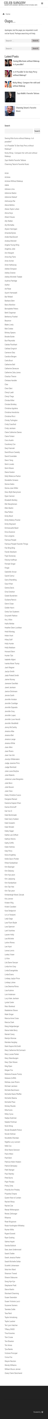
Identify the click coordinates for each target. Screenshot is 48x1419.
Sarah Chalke (10, 1253)
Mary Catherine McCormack (15, 1050)
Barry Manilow (10, 304)
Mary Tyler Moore (11, 1062)
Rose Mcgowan (10, 1221)
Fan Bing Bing (10, 547)
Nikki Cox (8, 1145)
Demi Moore (9, 468)
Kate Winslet (9, 827)
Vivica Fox (8, 1357)
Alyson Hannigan (11, 229)
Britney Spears (10, 332)
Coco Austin (9, 440)
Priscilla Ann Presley (12, 1189)
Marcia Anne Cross (12, 1018)
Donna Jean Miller (11, 488)
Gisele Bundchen (11, 595)
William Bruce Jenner (13, 1369)
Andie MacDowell (11, 236)
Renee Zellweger (11, 1213)
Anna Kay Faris (10, 256)
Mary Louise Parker (12, 1054)
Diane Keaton (10, 472)
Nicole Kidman (10, 1133)
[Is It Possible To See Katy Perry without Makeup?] (8, 74)
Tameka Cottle (10, 1309)
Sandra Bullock (10, 1245)
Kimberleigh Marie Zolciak (14, 894)
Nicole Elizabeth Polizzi (13, 1130)
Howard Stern (10, 651)
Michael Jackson (11, 1086)
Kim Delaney (9, 870)
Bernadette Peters (11, 308)
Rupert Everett (10, 1233)
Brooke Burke (10, 336)
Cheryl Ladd (9, 392)
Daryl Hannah (10, 448)
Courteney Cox (10, 444)
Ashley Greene (10, 272)
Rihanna (8, 1217)
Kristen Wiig (9, 902)
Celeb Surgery (15, 3)
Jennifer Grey (10, 711)
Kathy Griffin (9, 842)
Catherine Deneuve (12, 368)
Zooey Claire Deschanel (13, 1373)
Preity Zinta (9, 1185)
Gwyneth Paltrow (11, 615)
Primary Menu (42, 3)
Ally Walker (9, 221)
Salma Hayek (10, 1241)
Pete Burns (9, 1177)
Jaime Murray (10, 679)
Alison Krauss (10, 217)
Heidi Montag (10, 631)
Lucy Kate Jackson (12, 998)
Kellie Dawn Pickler (12, 858)
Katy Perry (8, 850)
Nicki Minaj (9, 1126)
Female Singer (10, 563)
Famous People (10, 539)
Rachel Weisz (10, 1201)
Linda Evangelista (11, 970)
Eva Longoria (9, 535)
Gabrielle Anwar (11, 571)
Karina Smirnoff (10, 807)
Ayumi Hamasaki (11, 292)
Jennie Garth (9, 695)
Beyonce (8, 320)
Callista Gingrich (11, 348)
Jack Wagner (9, 667)
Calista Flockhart (11, 344)
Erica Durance (10, 531)
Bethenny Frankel (11, 316)
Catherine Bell (10, 364)
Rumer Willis (9, 1229)
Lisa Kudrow (9, 990)
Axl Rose (8, 288)
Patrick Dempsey (11, 1165)
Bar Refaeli (9, 296)
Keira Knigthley (10, 854)
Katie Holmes (10, 846)
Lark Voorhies (10, 930)
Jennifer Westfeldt (11, 723)
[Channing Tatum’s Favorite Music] (10, 111)
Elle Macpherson (11, 504)
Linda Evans (9, 974)
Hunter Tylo (9, 655)
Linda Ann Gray (10, 966)
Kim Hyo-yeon (10, 874)
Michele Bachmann (12, 1090)
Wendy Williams (10, 1365)
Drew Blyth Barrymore (13, 492)
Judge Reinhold (10, 767)
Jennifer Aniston (11, 699)
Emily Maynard (10, 524)
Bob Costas (9, 328)
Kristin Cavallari (10, 906)
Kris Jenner (9, 898)
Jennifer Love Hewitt (12, 719)
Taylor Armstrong (11, 1317)
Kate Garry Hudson (12, 819)
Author (7, 284)
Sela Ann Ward (10, 1269)
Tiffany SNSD (10, 1329)
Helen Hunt (9, 635)
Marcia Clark (9, 1022)
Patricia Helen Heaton (13, 1161)
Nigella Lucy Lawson (12, 1141)
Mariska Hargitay (11, 1042)
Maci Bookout (10, 1006)
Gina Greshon (10, 591)
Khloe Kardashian (11, 862)
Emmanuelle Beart (11, 528)
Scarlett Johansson (12, 1265)
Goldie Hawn (9, 607)
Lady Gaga (9, 918)
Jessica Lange (10, 739)
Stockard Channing (12, 1293)
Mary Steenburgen (11, 1058)
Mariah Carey (10, 1034)
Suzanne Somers (11, 1305)
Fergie (7, 567)
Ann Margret (9, 252)
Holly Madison (10, 647)
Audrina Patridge (11, 280)
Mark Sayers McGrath (13, 1046)
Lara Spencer (10, 926)
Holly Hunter (9, 643)
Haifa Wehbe (9, 623)
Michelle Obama (11, 1098)
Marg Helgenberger (12, 1026)
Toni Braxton (9, 1341)
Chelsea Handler (11, 380)
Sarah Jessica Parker (12, 1257)
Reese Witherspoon (12, 1209)
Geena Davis (9, 587)
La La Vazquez (10, 914)
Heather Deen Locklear (13, 627)
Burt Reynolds (10, 340)
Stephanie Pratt (10, 1285)
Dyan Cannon (10, 496)
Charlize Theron (10, 376)
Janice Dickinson (11, 691)
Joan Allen (9, 747)
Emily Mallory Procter (12, 520)
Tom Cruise (9, 1337)
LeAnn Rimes (10, 942)
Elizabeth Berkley (11, 500)
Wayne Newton (10, 1361)
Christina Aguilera (11, 408)
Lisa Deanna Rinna (12, 986)
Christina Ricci (10, 416)
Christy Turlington (11, 420)
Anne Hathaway (11, 264)
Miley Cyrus (9, 1114)
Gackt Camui (9, 575)
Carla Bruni (9, 360)
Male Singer (9, 1014)
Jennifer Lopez (10, 715)
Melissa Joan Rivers (12, 1082)
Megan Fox (9, 1070)
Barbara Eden (10, 300)
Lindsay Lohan (10, 982)
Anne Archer (9, 260)
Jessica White (10, 743)
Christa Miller (9, 400)
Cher (6, 384)
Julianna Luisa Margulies (14, 779)
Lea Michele (9, 938)
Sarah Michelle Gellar (13, 1261)
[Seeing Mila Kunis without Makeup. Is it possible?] (8, 63)
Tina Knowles (10, 1333)
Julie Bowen (9, 787)
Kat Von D (8, 811)
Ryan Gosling (9, 1237)
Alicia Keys (9, 213)
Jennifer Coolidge (11, 703)
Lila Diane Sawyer (11, 962)
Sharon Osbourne (11, 1277)
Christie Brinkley (11, 404)
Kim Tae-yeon (10, 890)
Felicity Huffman (11, 559)
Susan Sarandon (11, 1297)
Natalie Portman (11, 1122)
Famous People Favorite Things (16, 543)
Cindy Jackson (10, 428)
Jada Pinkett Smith (12, 675)
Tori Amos (8, 1345)
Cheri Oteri (8, 388)
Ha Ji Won (8, 619)
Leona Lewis (9, 950)
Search (7, 125)
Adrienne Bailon (10, 193)
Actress (7, 177)
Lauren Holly (9, 934)
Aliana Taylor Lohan (12, 209)
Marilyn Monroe (10, 1038)
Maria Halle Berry (11, 1030)
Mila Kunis (8, 1110)
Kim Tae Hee (9, 886)
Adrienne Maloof (11, 197)
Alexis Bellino (10, 205)
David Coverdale (11, 456)
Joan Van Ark (10, 755)
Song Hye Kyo (10, 1281)
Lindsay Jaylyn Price (12, 978)
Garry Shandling (11, 579)
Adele (7, 185)
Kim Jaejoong (10, 878)
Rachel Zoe (9, 1205)
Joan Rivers (9, 751)
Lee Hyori (8, 946)
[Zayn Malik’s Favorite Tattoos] (10, 97)
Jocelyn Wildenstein (12, 759)
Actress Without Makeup (14, 181)
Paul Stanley (9, 1173)
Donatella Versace (11, 480)
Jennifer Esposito (11, 707)
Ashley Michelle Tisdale (13, 276)
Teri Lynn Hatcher (11, 1325)
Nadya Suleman (11, 1118)
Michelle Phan (10, 1102)
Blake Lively (9, 324)
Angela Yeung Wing (12, 244)
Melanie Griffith (10, 1078)
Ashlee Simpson (11, 268)
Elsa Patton (9, 512)
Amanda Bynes (10, 232)
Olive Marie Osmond (12, 1149)
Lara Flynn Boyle (11, 922)
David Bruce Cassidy (12, 452)
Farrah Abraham (11, 551)
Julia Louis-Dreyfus (12, 771)
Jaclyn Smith (9, 671)
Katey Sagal (9, 830)
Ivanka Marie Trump (12, 663)
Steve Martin (9, 1289)
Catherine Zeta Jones (13, 372)
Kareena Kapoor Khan (13, 803)
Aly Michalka (9, 225)
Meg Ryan (8, 1066)
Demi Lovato (9, 464)
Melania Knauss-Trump (13, 1074)
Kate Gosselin (10, 823)
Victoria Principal (11, 1353)
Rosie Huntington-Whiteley (14, 1225)
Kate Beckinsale (11, 815)
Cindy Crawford (10, 424)
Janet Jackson (10, 687)
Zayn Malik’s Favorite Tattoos (28, 93)
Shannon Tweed (11, 1273)
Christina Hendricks (12, 412)
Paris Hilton (9, 1153)
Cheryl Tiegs (9, 396)
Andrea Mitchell (10, 240)
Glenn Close (9, 603)
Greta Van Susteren (12, 611)
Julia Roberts (9, 775)
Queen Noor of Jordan (13, 1197)
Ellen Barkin (9, 508)
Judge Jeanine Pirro (12, 763)
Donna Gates (9, 484)
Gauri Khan (9, 583)
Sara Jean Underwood (13, 1249)
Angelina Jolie (10, 248)
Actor (7, 173)
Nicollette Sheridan (12, 1137)
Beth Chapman (10, 312)
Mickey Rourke (10, 1106)
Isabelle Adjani (10, 659)
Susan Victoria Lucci (12, 1301)
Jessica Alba (9, 731)
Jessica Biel (9, 735)
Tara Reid (8, 1313)
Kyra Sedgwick (10, 910)
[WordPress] (42, 1412)
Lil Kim (7, 958)
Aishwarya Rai (10, 201)
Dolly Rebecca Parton (13, 476)
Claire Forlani (9, 436)
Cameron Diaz (10, 352)
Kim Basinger (10, 866)
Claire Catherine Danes (13, 432)
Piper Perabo (9, 1181)
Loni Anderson (10, 994)
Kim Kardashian (10, 882)
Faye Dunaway (10, 555)
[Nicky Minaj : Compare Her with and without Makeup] (8, 85)
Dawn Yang (9, 460)
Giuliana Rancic (10, 599)
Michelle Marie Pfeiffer (13, 1094)
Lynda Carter (9, 1002)
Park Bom (8, 1157)
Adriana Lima (10, 189)
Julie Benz (8, 783)
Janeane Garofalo (11, 683)
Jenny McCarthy (11, 727)
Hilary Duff (8, 639)
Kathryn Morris (10, 838)
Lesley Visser (9, 954)
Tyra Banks (9, 1349)
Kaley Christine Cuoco (13, 795)
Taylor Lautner (10, 1321)
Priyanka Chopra (11, 1193)
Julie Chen (9, 791)
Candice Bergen (11, 356)
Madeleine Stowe (11, 1010)
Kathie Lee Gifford (11, 834)
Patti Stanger (9, 1169)
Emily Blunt (9, 516)
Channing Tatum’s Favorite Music (17, 164)
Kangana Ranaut (11, 799)
